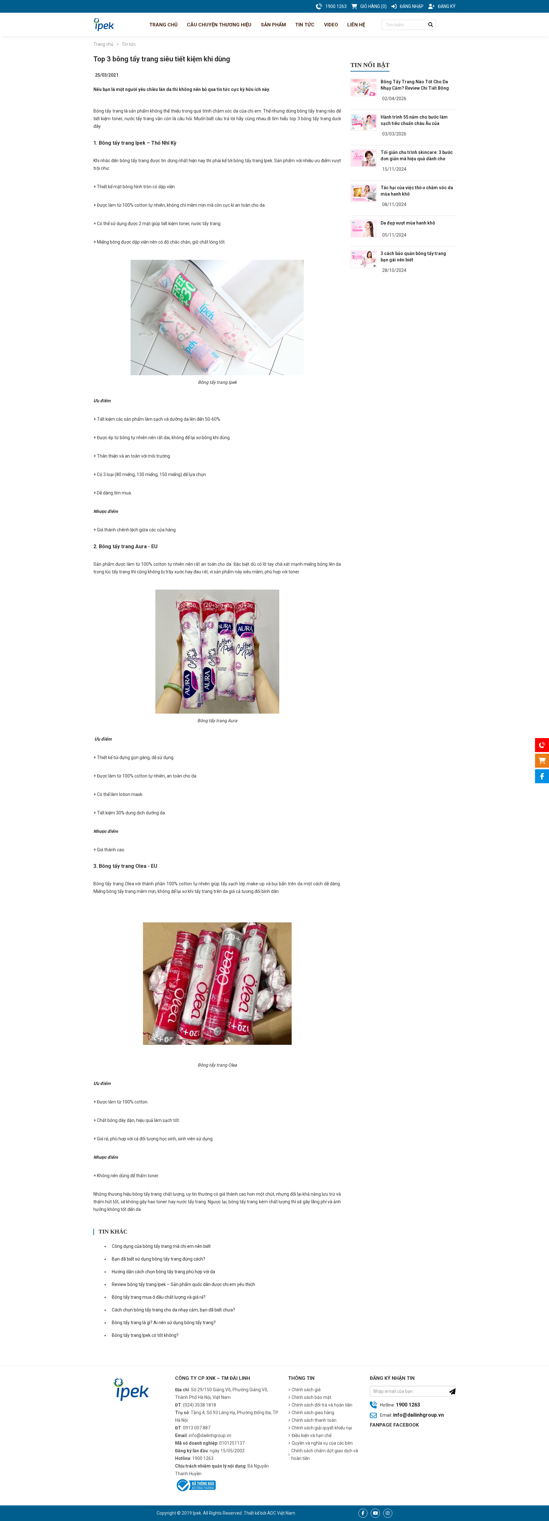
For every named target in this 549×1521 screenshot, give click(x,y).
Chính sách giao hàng (313, 1412)
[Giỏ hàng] (542, 761)
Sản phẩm (273, 25)
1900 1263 (408, 1405)
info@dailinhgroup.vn (418, 1415)
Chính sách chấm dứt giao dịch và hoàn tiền (324, 1454)
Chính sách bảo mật (311, 1397)
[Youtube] (375, 1513)
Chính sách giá (306, 1389)
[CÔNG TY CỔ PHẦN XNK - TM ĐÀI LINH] (103, 25)
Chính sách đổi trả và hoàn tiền (322, 1404)
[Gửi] (452, 1391)
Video (330, 25)
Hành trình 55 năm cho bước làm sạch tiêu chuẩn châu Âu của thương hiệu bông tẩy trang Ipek (414, 123)
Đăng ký (447, 6)
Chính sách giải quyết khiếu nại (322, 1427)
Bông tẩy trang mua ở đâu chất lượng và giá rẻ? (159, 1297)
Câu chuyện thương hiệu (218, 25)
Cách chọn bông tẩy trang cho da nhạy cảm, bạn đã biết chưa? (173, 1309)
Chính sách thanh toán (314, 1420)
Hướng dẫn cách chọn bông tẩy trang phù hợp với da (163, 1271)
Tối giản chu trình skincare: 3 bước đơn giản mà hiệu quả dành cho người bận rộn (417, 159)
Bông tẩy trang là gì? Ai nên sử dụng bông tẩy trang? (164, 1322)
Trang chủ (163, 25)
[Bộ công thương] (195, 1484)
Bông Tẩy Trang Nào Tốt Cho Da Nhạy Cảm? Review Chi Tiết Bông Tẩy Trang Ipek (415, 88)
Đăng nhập (412, 6)
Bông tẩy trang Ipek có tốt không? (145, 1335)
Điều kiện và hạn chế (311, 1435)
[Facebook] (363, 1513)
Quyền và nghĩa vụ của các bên (322, 1443)
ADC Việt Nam (281, 1513)
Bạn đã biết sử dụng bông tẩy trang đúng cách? (158, 1259)
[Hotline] (542, 745)
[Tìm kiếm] (431, 25)
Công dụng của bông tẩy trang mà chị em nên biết (161, 1246)
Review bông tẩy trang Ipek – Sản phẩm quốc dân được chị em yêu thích (183, 1284)
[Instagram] (387, 1513)
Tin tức (304, 25)
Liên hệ (355, 25)
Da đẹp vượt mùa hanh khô (408, 222)
